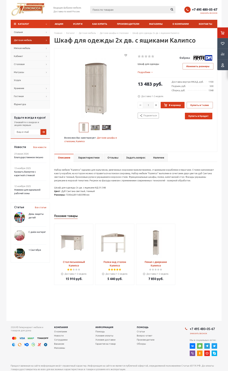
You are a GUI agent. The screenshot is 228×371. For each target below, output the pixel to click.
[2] (142, 56)
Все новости (39, 147)
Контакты (205, 24)
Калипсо (80, 141)
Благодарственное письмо (28, 157)
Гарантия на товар (105, 344)
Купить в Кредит (198, 116)
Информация (104, 327)
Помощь (143, 327)
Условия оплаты (104, 335)
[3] (146, 56)
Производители (128, 24)
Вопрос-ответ (144, 335)
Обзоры (141, 344)
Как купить (99, 24)
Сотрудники (61, 339)
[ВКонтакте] (192, 346)
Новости (59, 335)
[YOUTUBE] (207, 353)
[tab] (145, 72)
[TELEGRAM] (207, 346)
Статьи (141, 331)
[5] (153, 56)
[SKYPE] (214, 353)
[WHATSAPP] (200, 346)
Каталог (23, 24)
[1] (139, 56)
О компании (180, 24)
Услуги (77, 24)
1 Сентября (34, 250)
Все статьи (40, 207)
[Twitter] (214, 346)
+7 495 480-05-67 (204, 9)
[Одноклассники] (200, 353)
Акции (59, 24)
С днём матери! (37, 232)
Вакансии (59, 344)
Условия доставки (105, 339)
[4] (149, 56)
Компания (61, 327)
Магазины (156, 24)
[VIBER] (192, 353)
